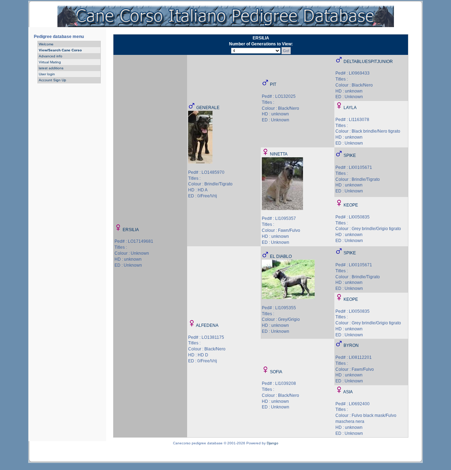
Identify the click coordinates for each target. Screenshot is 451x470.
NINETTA (279, 154)
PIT (273, 84)
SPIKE (350, 155)
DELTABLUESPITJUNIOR (368, 61)
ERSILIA (131, 229)
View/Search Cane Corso (60, 50)
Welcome (46, 44)
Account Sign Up (52, 80)
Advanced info (50, 56)
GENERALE (208, 107)
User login (47, 74)
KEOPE (351, 205)
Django (272, 443)
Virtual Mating (50, 62)
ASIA (348, 391)
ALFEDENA (207, 325)
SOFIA (276, 371)
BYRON (351, 345)
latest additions (51, 68)
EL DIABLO (281, 256)
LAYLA (350, 107)
